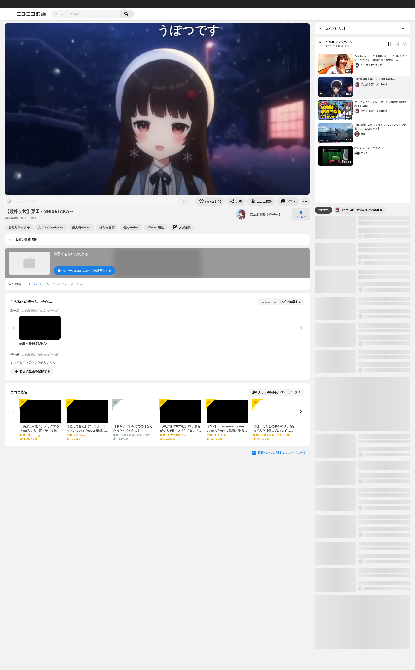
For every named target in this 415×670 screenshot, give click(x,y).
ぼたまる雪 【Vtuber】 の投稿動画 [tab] (361, 210)
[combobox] (85, 14)
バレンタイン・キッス (367, 147)
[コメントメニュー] (403, 28)
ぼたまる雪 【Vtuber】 (266, 214)
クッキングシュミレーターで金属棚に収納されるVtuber (380, 103)
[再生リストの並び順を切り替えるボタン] (389, 43)
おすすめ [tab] (323, 210)
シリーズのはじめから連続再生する (87, 270)
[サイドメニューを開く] (9, 14)
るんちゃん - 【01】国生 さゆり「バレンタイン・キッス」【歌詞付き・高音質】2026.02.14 (380, 58)
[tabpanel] (362, 432)
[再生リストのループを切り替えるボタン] (405, 43)
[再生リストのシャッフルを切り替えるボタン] (397, 43)
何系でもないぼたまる (71, 254)
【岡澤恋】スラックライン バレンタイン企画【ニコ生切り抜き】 (380, 126)
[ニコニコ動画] (31, 14)
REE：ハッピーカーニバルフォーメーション (55, 284)
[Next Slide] (300, 411)
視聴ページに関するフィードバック (282, 453)
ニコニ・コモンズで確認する (281, 301)
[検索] (127, 14)
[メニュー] (305, 201)
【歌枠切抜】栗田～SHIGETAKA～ (374, 79)
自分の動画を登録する (35, 371)
